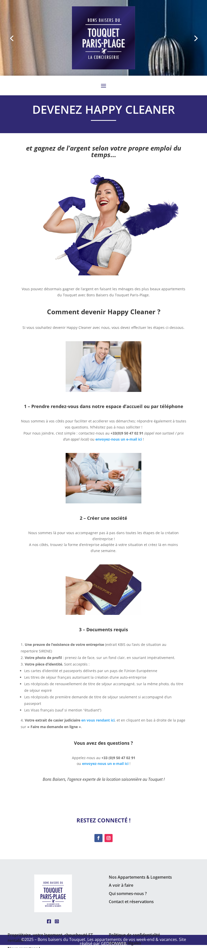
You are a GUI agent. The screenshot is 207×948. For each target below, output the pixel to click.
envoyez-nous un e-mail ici (105, 763)
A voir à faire (121, 885)
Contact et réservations (131, 901)
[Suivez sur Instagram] (109, 838)
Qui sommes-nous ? (128, 893)
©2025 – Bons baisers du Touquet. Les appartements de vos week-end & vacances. (100, 939)
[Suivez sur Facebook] (98, 838)
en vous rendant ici (98, 720)
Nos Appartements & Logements (140, 877)
